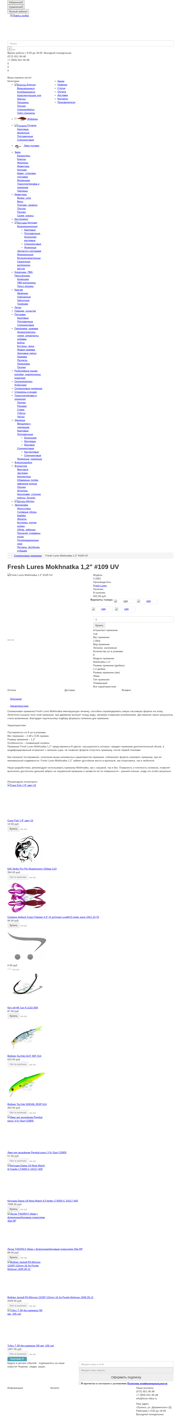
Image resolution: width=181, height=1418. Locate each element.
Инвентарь (23, 166)
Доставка (62, 95)
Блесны (31, 84)
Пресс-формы (25, 286)
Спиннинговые (25, 139)
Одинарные (24, 296)
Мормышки (23, 180)
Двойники (22, 293)
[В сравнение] (12, 640)
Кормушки (23, 279)
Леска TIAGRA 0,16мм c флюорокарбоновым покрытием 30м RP (45, 1249)
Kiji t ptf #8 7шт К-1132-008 (22, 1007)
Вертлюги (22, 469)
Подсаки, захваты (27, 205)
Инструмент (21, 219)
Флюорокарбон (23, 462)
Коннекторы (24, 476)
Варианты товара (101, 599)
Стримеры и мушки (25, 391)
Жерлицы (22, 162)
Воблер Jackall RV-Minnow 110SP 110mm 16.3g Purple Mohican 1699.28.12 (50, 1297)
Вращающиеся (26, 88)
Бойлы (21, 342)
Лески (17, 307)
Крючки (18, 289)
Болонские (30, 437)
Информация (15, 1387)
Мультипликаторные (29, 258)
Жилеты (22, 519)
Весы (20, 201)
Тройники (22, 303)
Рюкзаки (22, 406)
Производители (66, 102)
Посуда (21, 208)
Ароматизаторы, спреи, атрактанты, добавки (28, 335)
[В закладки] (8, 640)
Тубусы (21, 413)
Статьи (61, 88)
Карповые (30, 229)
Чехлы (21, 416)
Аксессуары (24, 508)
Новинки (62, 84)
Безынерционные (27, 226)
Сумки (20, 409)
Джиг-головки (31, 145)
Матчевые (30, 441)
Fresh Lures (100, 585)
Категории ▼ (17, 1358)
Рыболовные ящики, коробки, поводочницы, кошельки (27, 374)
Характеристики (19, 706)
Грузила (31, 125)
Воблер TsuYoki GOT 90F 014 (24, 1055)
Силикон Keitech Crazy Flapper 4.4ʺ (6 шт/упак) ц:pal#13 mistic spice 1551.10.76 (53, 917)
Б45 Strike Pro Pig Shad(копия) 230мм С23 (32, 868)
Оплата (61, 91)
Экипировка (21, 504)
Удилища (22, 190)
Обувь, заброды (26, 529)
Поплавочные (25, 136)
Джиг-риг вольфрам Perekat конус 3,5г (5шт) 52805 (36, 1152)
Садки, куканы (25, 215)
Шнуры (29, 501)
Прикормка (23, 363)
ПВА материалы (26, 282)
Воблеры (32, 119)
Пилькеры (23, 102)
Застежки (22, 473)
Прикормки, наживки (26, 328)
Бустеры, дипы (25, 346)
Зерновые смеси (26, 353)
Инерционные (25, 254)
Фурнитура (20, 466)
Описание (16, 698)
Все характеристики (104, 686)
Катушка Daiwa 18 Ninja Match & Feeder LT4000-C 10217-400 (42, 1200)
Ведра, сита (24, 197)
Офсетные (23, 300)
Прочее (21, 105)
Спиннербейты (25, 109)
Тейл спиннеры (26, 113)
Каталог (54, 1387)
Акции (60, 81)
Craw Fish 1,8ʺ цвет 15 (20, 820)
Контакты (62, 98)
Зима (17, 152)
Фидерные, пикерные (29, 458)
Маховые (29, 444)
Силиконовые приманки (28, 388)
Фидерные (30, 247)
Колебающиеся (26, 91)
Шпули (21, 268)
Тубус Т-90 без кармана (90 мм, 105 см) (30, 1345)
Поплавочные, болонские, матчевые (32, 237)
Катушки (22, 169)
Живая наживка (26, 349)
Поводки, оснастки (25, 310)
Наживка (22, 356)
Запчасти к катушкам (29, 251)
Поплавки (20, 314)
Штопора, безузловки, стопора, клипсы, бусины (29, 494)
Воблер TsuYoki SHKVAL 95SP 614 (27, 1104)
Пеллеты (22, 360)
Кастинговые (31, 451)
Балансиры (23, 155)
